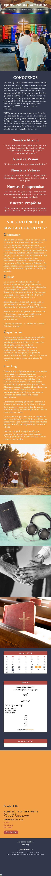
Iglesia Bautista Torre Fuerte (25, 5)
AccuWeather (29, 729)
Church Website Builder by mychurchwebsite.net (21, 854)
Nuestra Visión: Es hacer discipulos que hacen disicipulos (25, 9)
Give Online (10, 832)
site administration (25, 842)
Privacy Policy (40, 854)
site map (25, 845)
